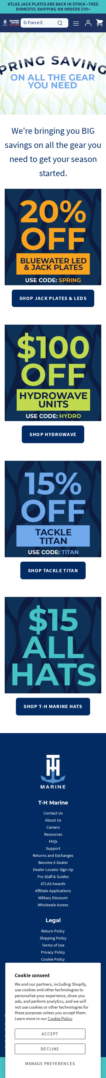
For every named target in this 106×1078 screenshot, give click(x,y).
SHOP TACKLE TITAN (53, 570)
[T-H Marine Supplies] (11, 23)
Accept (50, 1034)
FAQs (53, 841)
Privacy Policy (53, 952)
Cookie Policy (60, 1018)
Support (53, 848)
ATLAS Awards (53, 883)
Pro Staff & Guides (53, 876)
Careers (53, 827)
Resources (53, 834)
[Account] (86, 22)
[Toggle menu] (75, 22)
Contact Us (53, 813)
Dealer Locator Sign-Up (53, 869)
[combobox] (44, 22)
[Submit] (60, 22)
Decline (50, 1049)
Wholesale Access (53, 904)
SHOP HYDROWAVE (52, 434)
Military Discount (53, 897)
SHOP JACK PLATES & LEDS (53, 298)
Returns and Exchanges (53, 855)
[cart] (99, 22)
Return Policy (53, 931)
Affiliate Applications (53, 890)
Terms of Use (53, 945)
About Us (53, 820)
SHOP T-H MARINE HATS (53, 706)
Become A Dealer (53, 862)
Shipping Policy (53, 938)
